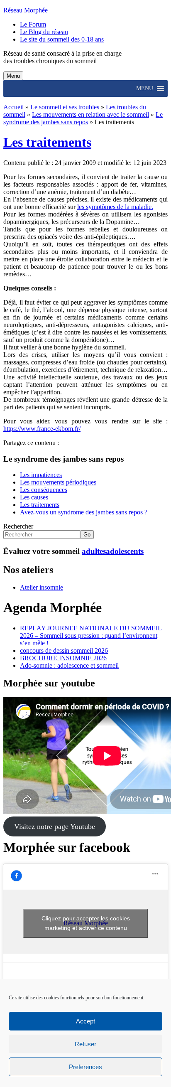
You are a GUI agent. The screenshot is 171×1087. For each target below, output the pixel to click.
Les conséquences (43, 489)
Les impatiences (41, 474)
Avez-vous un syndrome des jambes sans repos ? (83, 512)
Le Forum (33, 24)
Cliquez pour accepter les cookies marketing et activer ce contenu (86, 923)
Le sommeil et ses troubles (64, 107)
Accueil (13, 107)
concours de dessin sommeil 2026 (64, 650)
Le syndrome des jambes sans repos (83, 118)
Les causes (34, 497)
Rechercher (18, 526)
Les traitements (47, 142)
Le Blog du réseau (44, 31)
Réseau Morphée (25, 10)
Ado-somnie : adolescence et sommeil (69, 665)
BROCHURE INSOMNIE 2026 (63, 658)
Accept (85, 1021)
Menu (13, 76)
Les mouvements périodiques (58, 482)
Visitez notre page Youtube (54, 826)
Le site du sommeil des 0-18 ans (62, 39)
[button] (144, 88)
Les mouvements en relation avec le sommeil (90, 114)
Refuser (85, 1044)
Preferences (85, 1066)
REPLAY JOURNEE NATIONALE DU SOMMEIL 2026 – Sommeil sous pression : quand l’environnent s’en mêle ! (91, 636)
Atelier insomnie (41, 587)
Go (86, 534)
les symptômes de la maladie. (115, 206)
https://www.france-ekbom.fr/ (42, 428)
